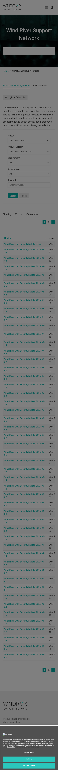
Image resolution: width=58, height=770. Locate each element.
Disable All (29, 759)
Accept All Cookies (29, 765)
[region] (29, 747)
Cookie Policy (11, 747)
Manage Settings (29, 752)
